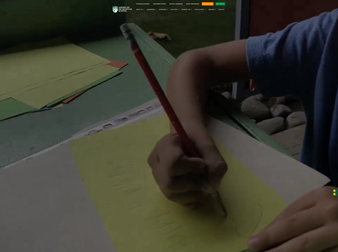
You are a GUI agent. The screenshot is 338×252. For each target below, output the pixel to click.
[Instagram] (334, 194)
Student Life (185, 9)
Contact (221, 9)
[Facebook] (334, 190)
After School (199, 9)
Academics (162, 9)
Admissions (151, 9)
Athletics (173, 9)
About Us (139, 9)
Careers (211, 9)
